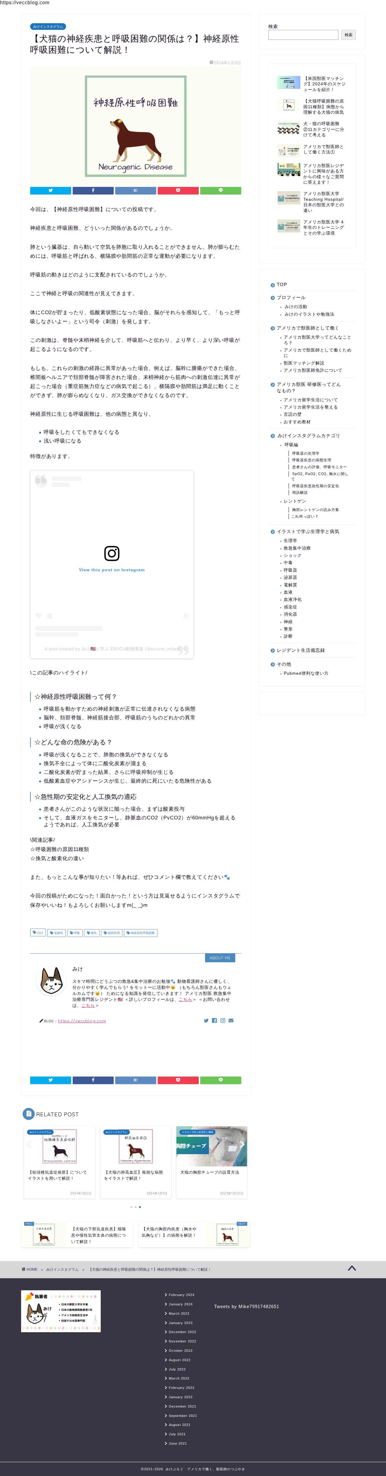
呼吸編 (291, 445)
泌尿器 (290, 577)
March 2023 (179, 1313)
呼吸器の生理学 (306, 453)
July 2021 (177, 1434)
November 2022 (182, 1341)
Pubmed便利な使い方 (306, 673)
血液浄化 (293, 599)
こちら (185, 999)
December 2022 (182, 1332)
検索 (273, 26)
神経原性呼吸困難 (142, 933)
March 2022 (179, 1378)
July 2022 (177, 1369)
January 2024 (181, 1304)
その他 (284, 664)
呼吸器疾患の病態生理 (311, 460)
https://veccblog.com (82, 1020)
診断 (288, 636)
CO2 (39, 933)
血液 (288, 592)
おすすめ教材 (297, 422)
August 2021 (180, 1425)
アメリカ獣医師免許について (313, 370)
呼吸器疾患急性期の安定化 (315, 486)
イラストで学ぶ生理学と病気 (308, 531)
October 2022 (181, 1350)
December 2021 (182, 1406)
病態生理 (113, 933)
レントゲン (295, 501)
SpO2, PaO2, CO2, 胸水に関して (320, 476)
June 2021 (178, 1443)
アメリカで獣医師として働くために (318, 353)
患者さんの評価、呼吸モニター (319, 467)
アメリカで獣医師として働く (308, 327)
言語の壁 (293, 414)
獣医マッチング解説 (304, 363)
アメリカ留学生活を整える (311, 407)
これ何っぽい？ (305, 516)
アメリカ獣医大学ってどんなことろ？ (318, 340)
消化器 (290, 614)
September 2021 (183, 1416)
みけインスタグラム (48, 26)
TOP (282, 284)
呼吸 (76, 933)
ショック (293, 555)
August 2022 (180, 1360)
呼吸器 (290, 570)
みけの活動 (296, 306)
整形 (288, 629)
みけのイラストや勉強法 (309, 314)
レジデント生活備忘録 (301, 650)
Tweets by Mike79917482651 (246, 1306)
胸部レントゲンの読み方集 (315, 510)
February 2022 (182, 1387)
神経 (288, 622)
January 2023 (181, 1323)
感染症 (290, 607)
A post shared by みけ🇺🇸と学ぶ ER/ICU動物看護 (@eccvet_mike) (112, 648)
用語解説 (300, 492)
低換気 (58, 933)
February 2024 (182, 1295)
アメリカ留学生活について (311, 400)
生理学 (290, 540)
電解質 (290, 585)
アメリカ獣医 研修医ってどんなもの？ (309, 387)
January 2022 (181, 1397)
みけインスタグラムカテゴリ (309, 435)
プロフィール (291, 297)
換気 (93, 933)
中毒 (288, 562)
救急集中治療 (297, 548)
